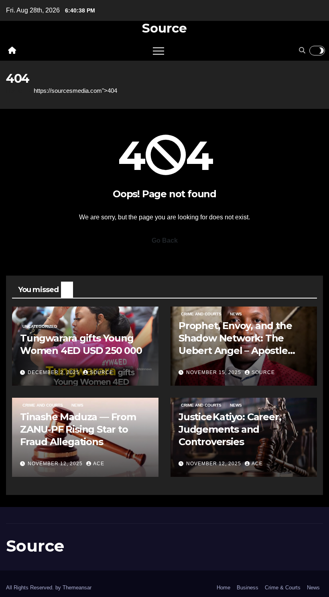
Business (247, 588)
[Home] (12, 51)
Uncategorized (39, 326)
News (236, 314)
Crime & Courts (283, 588)
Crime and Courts (201, 314)
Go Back (165, 240)
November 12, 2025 (56, 463)
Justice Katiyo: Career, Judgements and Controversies (230, 429)
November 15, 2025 (214, 372)
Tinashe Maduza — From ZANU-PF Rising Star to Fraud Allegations (78, 429)
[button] (302, 50)
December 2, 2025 (54, 372)
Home (14, 90)
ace (98, 463)
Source (164, 28)
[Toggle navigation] (158, 50)
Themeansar (77, 588)
